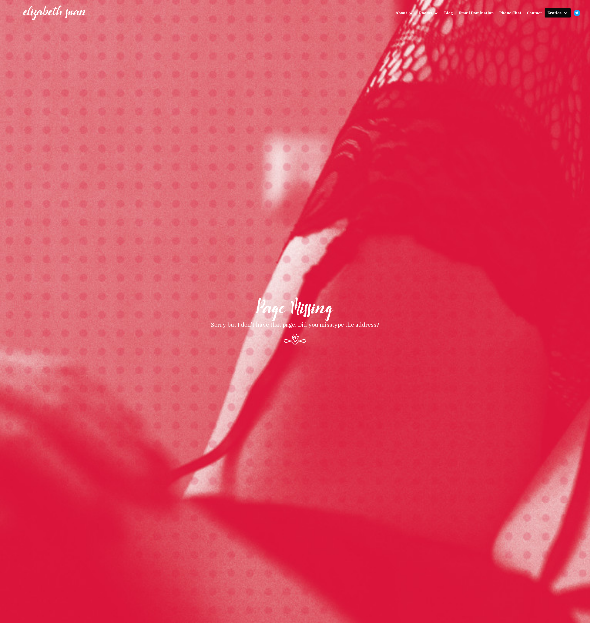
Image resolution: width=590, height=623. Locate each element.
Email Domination (476, 13)
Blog (448, 13)
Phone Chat (510, 13)
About (401, 13)
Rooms (425, 13)
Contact (534, 13)
